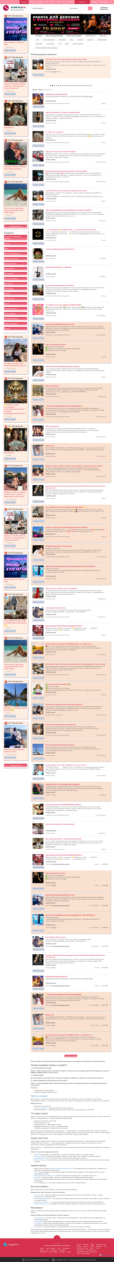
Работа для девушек (40, 1156)
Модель (7, 293)
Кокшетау (40, 89)
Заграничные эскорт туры (41, 1202)
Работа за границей (78, 44)
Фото (105, 1246)
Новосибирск (39, 44)
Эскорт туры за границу (83, 1253)
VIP (46, 2)
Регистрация (103, 2)
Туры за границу (11, 323)
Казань (71, 39)
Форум (92, 1244)
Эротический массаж (12, 254)
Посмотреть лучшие (71, 1056)
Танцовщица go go (11, 318)
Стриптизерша (10, 313)
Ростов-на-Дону (50, 44)
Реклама (70, 2)
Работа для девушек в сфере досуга (45, 1175)
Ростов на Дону (53, 1252)
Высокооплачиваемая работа (13, 238)
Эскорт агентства (11, 259)
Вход (94, 2)
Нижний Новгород (102, 39)
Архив (92, 1246)
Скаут (7, 303)
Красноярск (90, 39)
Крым (47, 1250)
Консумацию (38, 1223)
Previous (29, 69)
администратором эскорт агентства (61, 1168)
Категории (40, 2)
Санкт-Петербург (50, 1248)
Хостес (7, 328)
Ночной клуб (9, 298)
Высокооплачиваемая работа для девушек (46, 48)
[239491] (71, 24)
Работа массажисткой (49, 39)
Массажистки (80, 1249)
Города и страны (100, 1244)
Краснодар (80, 39)
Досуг (58, 2)
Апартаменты (74, 8)
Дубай (66, 44)
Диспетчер (8, 284)
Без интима (9, 274)
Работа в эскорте (39, 1096)
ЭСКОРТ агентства (90, 35)
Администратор (10, 264)
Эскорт (52, 2)
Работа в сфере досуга (41, 1204)
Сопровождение (11, 308)
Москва (42, 1248)
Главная (34, 89)
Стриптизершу (38, 1221)
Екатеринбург (62, 39)
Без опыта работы (11, 279)
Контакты (86, 1246)
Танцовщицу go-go (39, 1217)
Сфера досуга (103, 35)
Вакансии (24, 2)
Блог (64, 2)
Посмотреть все (15, 226)
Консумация (9, 289)
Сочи (60, 44)
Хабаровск (62, 1252)
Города (32, 2)
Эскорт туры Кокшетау (40, 1108)
